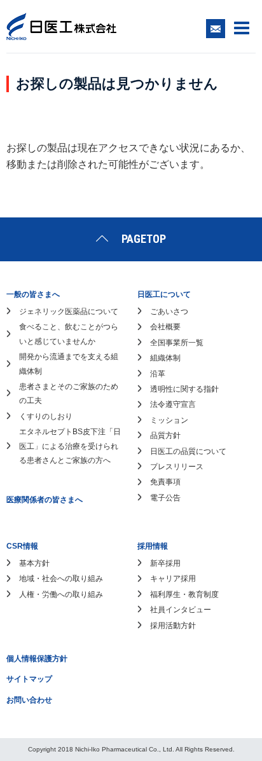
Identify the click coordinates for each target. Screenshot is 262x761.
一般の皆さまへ (33, 294)
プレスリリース (176, 466)
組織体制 (165, 357)
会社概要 (165, 326)
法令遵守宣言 (173, 404)
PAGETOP (143, 238)
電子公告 (165, 497)
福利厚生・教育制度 (184, 594)
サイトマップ (29, 679)
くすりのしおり (45, 416)
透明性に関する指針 (184, 389)
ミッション (169, 420)
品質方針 (165, 435)
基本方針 (34, 563)
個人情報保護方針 (36, 658)
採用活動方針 (173, 625)
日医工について (164, 294)
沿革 (157, 373)
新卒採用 (165, 563)
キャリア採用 (173, 578)
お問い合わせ (29, 700)
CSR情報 (22, 546)
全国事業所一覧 (176, 342)
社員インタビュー (180, 609)
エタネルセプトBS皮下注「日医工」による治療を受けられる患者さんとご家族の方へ (70, 446)
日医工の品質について (188, 451)
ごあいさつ (169, 311)
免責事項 (165, 481)
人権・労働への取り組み (61, 594)
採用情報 (152, 546)
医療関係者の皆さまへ (44, 499)
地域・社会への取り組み (61, 578)
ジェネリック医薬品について (68, 311)
